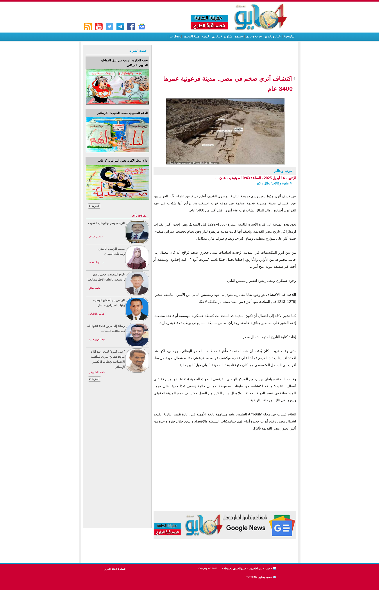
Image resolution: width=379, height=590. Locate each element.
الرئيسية (289, 36)
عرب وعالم (253, 36)
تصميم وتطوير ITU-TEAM (259, 577)
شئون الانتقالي (221, 36)
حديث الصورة (138, 50)
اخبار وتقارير (272, 36)
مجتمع (239, 36)
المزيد (95, 206)
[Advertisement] (117, 460)
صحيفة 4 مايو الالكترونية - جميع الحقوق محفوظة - (247, 568)
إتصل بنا (175, 36)
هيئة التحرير (190, 36)
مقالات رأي (139, 215)
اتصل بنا (121, 569)
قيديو (205, 36)
